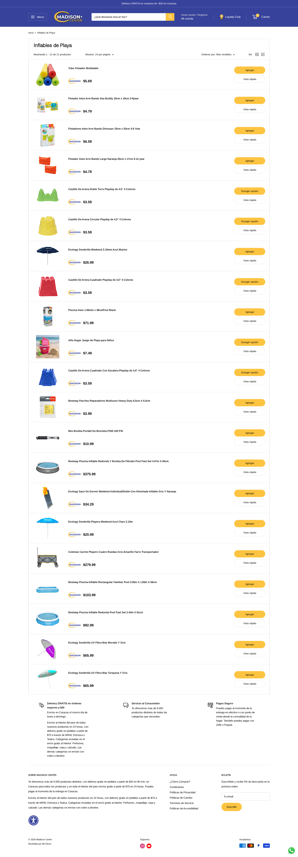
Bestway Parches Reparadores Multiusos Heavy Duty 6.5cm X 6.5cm (109, 400)
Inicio (31, 32)
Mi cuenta (187, 18)
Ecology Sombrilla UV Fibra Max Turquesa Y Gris (97, 672)
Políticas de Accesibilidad (184, 808)
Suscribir (232, 806)
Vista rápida (249, 79)
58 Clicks (46, 843)
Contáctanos (177, 786)
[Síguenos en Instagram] (142, 846)
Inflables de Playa (46, 32)
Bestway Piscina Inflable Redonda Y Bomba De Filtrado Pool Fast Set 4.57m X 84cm (118, 461)
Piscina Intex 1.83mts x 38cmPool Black (92, 310)
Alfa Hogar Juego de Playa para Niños (91, 340)
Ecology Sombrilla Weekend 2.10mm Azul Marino (97, 249)
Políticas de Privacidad (182, 792)
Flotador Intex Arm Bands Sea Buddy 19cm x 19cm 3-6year (103, 98)
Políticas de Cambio (181, 797)
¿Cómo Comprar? (180, 781)
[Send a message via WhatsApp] (291, 850)
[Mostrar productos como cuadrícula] (262, 54)
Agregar (249, 70)
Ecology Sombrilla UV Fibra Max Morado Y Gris (97, 642)
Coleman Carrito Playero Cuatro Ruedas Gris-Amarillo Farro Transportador (113, 551)
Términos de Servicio (182, 803)
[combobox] (133, 17)
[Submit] (170, 17)
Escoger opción (249, 191)
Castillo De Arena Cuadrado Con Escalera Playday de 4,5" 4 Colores (109, 370)
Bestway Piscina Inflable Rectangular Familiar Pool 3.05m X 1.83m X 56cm (112, 582)
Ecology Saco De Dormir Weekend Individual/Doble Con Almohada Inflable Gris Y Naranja (122, 491)
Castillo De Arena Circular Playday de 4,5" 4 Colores (99, 219)
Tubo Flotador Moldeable (83, 68)
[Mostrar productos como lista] (257, 54)
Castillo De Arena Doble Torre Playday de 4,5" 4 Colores (101, 189)
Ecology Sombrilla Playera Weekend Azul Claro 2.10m (100, 521)
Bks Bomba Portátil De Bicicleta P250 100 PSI (95, 430)
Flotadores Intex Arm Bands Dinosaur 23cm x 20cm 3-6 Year (104, 128)
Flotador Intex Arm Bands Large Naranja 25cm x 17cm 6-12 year (106, 158)
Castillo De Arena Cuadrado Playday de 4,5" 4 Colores (100, 279)
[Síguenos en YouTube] (149, 846)
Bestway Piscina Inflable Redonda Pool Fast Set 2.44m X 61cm (105, 612)
